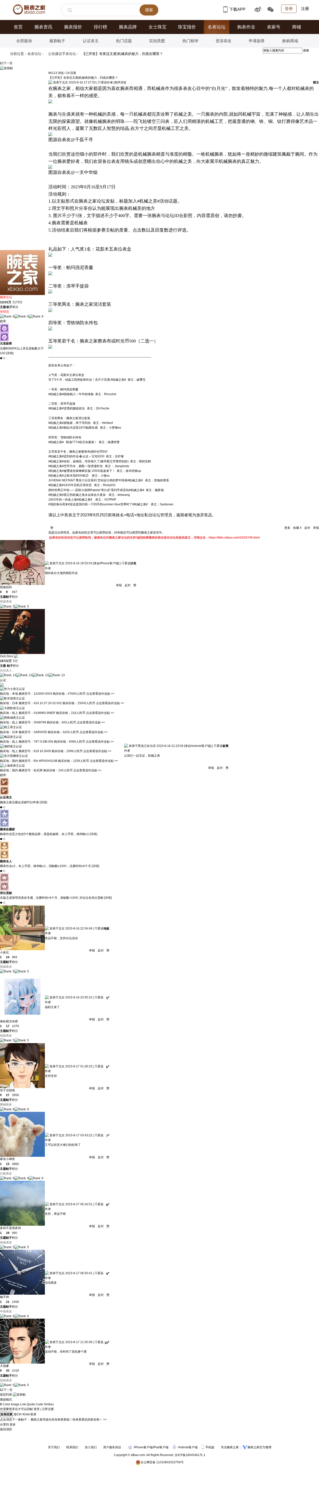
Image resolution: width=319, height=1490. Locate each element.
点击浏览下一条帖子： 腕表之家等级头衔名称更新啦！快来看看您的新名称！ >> (53, 1419)
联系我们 (72, 1447)
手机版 (210, 1447)
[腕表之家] (29, 9)
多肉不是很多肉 (10, 1228)
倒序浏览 (120, 82)
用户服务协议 (112, 1447)
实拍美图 (157, 41)
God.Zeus (6, 656)
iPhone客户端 (143, 1447)
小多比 (4, 952)
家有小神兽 (7, 1159)
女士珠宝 (157, 26)
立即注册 (48, 1409)
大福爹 (4, 1366)
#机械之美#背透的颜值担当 (66, 408)
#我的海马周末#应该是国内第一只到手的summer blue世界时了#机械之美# (98, 504)
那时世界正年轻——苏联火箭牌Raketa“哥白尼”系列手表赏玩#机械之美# (96, 490)
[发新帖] (6, 68)
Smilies (49, 1404)
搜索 (306, 50)
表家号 (273, 26)
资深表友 (224, 41)
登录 (289, 8)
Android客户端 (188, 1447)
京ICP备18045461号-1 (190, 1455)
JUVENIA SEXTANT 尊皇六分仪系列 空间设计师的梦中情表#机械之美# (95, 480)
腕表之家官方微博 (259, 1447)
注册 (305, 8)
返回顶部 (6, 1429)
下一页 (7, 63)
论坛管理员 (162, 515)
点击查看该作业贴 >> (100, 693)
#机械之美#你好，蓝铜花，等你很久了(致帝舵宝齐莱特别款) (88, 461)
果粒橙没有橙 (9, 1021)
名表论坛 (217, 26)
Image (15, 1404)
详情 (10, 353)
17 (7, 1026)
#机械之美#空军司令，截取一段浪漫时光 (75, 466)
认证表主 (91, 41)
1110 (3, 302)
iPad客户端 (160, 1447)
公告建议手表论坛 (62, 54)
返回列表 (6, 1394)
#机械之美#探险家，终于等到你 (69, 423)
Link (23, 1404)
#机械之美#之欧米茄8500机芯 (68, 475)
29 (7, 1233)
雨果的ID (6, 587)
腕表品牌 (128, 26)
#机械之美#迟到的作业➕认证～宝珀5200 (76, 456)
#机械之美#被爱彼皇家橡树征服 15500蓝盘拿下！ (81, 471)
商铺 (296, 26)
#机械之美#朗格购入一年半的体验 (71, 394)
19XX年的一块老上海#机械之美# (70, 499)
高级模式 (6, 1399)
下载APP (237, 9)
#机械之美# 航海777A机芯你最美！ (72, 442)
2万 (8, 302)
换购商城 (290, 41)
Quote (31, 1404)
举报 (315, 528)
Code (39, 1404)
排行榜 (100, 26)
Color (6, 1404)
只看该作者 (105, 82)
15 (7, 1164)
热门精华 (190, 41)
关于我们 (54, 1447)
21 (7, 1302)
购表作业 (246, 26)
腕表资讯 (43, 26)
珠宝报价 (187, 26)
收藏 (297, 528)
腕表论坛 (6, 297)
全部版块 (24, 41)
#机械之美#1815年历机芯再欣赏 (70, 485)
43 (7, 1370)
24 (7, 957)
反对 (307, 528)
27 (7, 1095)
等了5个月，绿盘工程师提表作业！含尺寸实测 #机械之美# (87, 379)
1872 (3, 661)
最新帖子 (57, 41)
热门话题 (124, 41)
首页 (18, 26)
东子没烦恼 (7, 1090)
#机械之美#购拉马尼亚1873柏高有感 (73, 427)
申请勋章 (257, 41)
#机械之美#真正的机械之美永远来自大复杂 (77, 495)
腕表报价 (73, 26)
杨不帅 (4, 1297)
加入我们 (91, 1447)
